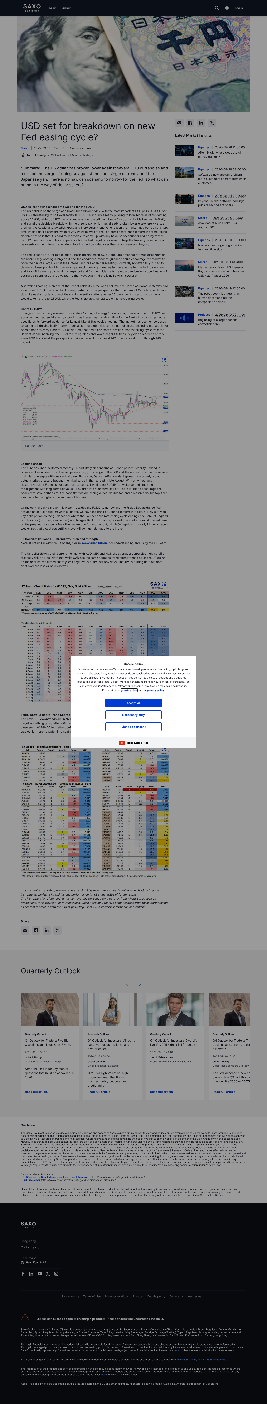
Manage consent (133, 726)
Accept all (133, 703)
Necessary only (133, 715)
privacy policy (155, 690)
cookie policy (129, 690)
